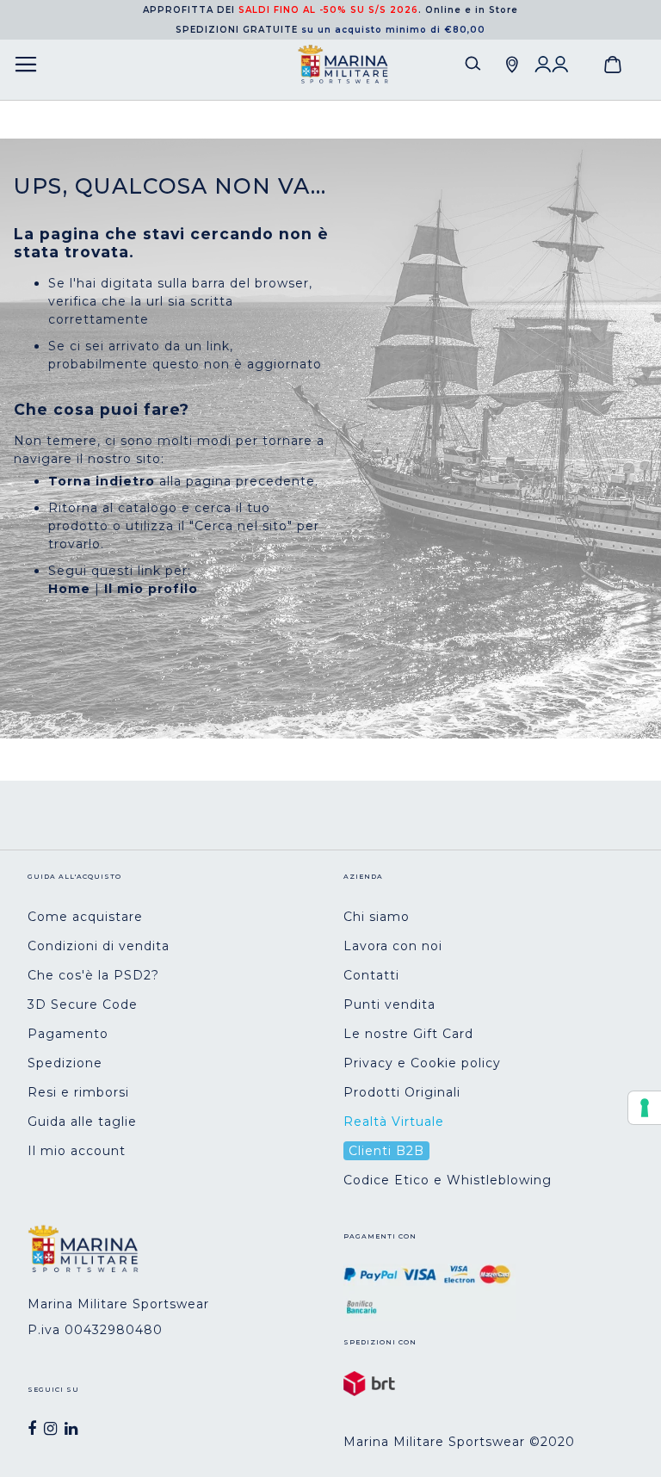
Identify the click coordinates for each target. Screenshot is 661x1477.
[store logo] (343, 64)
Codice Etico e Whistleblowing (447, 1180)
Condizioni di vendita (99, 946)
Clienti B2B (386, 1151)
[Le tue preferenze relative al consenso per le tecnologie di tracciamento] (644, 1107)
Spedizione (65, 1063)
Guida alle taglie (82, 1121)
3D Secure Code (83, 1004)
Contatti (371, 975)
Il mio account (77, 1151)
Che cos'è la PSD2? (93, 975)
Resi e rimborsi (78, 1092)
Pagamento (68, 1033)
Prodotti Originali (401, 1092)
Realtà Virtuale (393, 1121)
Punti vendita (389, 1004)
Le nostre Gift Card (408, 1033)
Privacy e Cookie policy (422, 1063)
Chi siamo (376, 916)
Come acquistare (85, 916)
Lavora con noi (392, 946)
